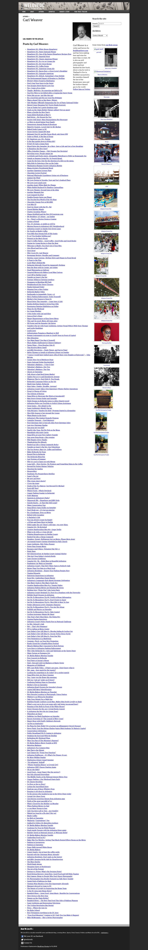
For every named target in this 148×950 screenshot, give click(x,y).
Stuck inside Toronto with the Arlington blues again (46, 830)
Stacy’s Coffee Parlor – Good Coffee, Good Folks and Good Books (51, 241)
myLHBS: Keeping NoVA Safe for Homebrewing (45, 859)
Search (95, 24)
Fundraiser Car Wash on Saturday (39, 563)
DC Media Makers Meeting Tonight (40, 656)
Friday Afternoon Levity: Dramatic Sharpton (43, 605)
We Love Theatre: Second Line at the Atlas (43, 190)
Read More (104, 932)
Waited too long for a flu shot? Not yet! (41, 813)
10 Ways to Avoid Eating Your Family (41, 122)
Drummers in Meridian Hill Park (39, 282)
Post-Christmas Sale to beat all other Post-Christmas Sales (49, 423)
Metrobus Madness (34, 745)
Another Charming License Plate (39, 171)
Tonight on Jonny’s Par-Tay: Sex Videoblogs (43, 447)
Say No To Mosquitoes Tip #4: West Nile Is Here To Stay (48, 602)
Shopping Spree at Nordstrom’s (39, 867)
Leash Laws (31, 331)
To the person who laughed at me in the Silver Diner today (49, 794)
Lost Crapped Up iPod (35, 195)
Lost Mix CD (31, 204)
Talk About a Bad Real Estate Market (41, 374)
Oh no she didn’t (33, 770)
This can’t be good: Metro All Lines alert (42, 321)
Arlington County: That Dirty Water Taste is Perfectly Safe (48, 566)
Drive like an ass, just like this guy (40, 95)
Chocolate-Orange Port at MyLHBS (40, 202)
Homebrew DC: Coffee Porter (38, 66)
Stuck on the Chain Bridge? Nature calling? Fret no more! (48, 110)
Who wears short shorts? (36, 481)
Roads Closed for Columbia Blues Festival (43, 644)
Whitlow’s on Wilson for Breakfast (40, 697)
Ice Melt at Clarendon (35, 818)
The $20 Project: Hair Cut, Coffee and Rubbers (44, 450)
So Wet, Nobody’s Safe (35, 624)
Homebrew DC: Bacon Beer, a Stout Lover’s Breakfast (47, 71)
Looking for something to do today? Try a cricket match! (48, 673)
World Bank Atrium (34, 864)
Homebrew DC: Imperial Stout (38, 57)
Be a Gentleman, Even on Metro (39, 513)
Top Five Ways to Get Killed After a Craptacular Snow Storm (49, 93)
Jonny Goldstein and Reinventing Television (43, 903)
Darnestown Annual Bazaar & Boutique (42, 124)
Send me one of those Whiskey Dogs (41, 789)
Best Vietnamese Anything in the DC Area (42, 913)
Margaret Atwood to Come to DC (39, 886)
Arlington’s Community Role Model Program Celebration (48, 580)
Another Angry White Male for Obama (41, 185)
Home (23, 12)
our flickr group (112, 45)
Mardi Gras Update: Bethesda (38, 384)
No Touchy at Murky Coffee (37, 231)
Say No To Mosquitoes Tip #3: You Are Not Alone (45, 607)
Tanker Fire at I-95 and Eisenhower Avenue (43, 377)
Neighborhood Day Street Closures (40, 285)
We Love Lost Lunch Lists (36, 183)
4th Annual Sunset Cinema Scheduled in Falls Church (47, 542)
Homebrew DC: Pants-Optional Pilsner (41, 52)
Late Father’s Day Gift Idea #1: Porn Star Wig (44, 636)
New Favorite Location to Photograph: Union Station (47, 694)
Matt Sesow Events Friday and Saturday (42, 398)
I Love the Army (33, 483)
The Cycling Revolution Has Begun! (40, 905)
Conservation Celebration (36, 731)
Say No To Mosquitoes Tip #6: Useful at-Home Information (49, 597)
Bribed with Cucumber (35, 515)
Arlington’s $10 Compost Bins (38, 748)
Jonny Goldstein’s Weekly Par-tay (39, 408)
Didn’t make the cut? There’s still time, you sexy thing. (47, 525)
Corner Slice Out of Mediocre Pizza (40, 360)
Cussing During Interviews (37, 619)
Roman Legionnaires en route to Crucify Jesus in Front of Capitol (51, 335)
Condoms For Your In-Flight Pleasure (41, 828)
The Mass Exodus (33, 862)
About (32, 12)
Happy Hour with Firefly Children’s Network (43, 721)
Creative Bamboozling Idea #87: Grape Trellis (44, 530)
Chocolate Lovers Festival (37, 173)
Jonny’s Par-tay (32, 476)
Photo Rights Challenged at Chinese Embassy (44, 343)
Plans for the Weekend (35, 309)
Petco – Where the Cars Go (37, 908)
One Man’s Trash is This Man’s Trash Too (42, 583)
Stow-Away (31, 251)
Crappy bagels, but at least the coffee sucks (43, 852)
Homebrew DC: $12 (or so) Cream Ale (41, 61)
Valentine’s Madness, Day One (38, 369)
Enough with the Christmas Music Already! (43, 855)
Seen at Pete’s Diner (34, 316)
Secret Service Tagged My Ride (38, 132)
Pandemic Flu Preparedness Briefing (41, 474)
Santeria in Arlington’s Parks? (38, 498)
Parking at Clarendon (35, 845)
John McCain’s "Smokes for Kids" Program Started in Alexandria (51, 411)
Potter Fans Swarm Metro (36, 546)
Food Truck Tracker (80, 12)
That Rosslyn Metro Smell (37, 348)
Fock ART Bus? (33, 488)
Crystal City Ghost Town (36, 796)
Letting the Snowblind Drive (38, 787)
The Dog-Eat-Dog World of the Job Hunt (42, 200)
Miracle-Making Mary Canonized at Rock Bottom (45, 646)
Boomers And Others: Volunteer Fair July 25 (43, 549)
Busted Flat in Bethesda (36, 454)
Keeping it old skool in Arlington (39, 791)
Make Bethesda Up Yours (36, 452)
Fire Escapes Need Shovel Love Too (40, 86)
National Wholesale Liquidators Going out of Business (47, 175)
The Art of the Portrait (35, 869)
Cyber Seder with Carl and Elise (39, 314)
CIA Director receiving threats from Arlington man (46, 799)
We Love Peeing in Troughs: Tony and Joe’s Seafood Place (49, 180)
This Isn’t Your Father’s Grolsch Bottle (41, 556)
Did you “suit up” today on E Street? (40, 680)
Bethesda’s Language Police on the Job (41, 382)
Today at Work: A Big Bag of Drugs (40, 137)
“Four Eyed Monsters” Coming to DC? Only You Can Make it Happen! (53, 915)
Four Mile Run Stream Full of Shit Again (42, 234)
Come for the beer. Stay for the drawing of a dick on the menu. (50, 161)
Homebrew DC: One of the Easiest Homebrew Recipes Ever (49, 54)
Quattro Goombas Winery (36, 212)
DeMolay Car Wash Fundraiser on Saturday (43, 716)
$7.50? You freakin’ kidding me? (39, 236)
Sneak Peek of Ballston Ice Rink (39, 881)
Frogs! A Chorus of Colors (37, 391)
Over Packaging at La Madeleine (39, 639)
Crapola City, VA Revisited (37, 527)
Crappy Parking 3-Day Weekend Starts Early (43, 779)
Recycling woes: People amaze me (40, 154)
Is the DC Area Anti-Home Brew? (39, 891)
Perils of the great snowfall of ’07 (39, 801)
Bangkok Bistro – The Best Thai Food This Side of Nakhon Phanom (52, 901)
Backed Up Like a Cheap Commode (40, 537)
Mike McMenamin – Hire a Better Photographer (45, 918)
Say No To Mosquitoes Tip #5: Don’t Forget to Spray (46, 600)
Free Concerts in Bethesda (37, 658)
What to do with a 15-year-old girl (39, 532)
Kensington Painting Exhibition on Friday (43, 306)
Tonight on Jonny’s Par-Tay (37, 277)
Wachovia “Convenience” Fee (38, 821)
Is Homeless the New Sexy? (37, 149)
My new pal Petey (33, 479)
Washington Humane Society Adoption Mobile (44, 166)
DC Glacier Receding (34, 782)
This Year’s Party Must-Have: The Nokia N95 (43, 617)
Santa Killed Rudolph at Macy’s (39, 115)
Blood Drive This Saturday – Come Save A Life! (45, 302)
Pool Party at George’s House (38, 661)
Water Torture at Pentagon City (38, 653)
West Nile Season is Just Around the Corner (43, 413)
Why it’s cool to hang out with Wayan (41, 462)
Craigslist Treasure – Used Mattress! (40, 420)
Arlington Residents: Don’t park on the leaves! (44, 857)
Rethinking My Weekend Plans (38, 738)
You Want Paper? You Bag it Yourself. (41, 340)
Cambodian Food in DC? (36, 838)
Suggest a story (64, 12)
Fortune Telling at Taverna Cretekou (40, 280)
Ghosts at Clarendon (34, 372)
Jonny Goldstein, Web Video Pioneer (41, 544)
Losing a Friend (33, 221)
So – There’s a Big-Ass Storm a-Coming (41, 219)
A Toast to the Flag (34, 260)
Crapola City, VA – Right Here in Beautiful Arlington (46, 561)
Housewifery (32, 471)
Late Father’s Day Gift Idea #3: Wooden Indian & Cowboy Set (50, 631)
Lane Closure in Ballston (36, 559)
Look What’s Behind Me (36, 263)
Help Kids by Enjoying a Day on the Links (42, 163)
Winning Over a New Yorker (37, 289)
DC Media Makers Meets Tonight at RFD (42, 743)
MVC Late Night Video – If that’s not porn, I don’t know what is (50, 668)
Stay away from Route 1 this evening (40, 437)
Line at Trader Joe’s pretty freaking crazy (42, 108)
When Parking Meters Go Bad (38, 806)
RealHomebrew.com (80, 51)
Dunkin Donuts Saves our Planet (39, 197)
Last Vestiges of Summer (36, 459)
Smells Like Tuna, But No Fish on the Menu (43, 430)
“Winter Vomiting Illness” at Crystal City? (42, 765)
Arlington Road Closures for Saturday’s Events (44, 687)
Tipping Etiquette (33, 573)
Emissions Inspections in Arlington (40, 576)
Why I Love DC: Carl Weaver (37, 253)
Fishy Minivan (32, 496)
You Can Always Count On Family (39, 520)
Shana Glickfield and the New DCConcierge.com (45, 214)
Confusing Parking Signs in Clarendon (41, 682)
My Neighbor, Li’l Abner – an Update (41, 217)
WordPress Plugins (43, 946)
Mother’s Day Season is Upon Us (39, 299)
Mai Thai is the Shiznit (35, 750)
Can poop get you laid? (35, 428)
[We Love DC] (75, 6)
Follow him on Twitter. (81, 89)
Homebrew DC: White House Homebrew (42, 49)
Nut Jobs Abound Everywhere (38, 774)
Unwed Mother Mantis (35, 209)
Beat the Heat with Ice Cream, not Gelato (42, 268)
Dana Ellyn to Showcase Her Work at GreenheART (46, 396)
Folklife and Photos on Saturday (39, 610)
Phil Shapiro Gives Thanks (37, 440)
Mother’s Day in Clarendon (37, 685)
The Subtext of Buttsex (35, 394)
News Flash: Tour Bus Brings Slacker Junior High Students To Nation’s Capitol (56, 728)
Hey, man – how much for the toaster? (41, 670)
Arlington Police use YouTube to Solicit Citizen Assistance (49, 403)
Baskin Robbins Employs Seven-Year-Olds (43, 304)
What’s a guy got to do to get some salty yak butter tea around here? (52, 704)
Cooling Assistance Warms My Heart (40, 614)
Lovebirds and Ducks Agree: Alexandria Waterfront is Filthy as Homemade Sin (56, 156)
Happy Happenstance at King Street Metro (43, 319)
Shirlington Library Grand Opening (40, 760)
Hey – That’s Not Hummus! (37, 627)
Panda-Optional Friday (35, 287)
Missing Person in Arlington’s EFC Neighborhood (45, 226)
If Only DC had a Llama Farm (38, 144)
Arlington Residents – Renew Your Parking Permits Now (48, 571)
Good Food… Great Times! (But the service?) (43, 772)
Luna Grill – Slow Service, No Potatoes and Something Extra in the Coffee (55, 464)
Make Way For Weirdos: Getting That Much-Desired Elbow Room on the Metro (56, 840)
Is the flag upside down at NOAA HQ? (41, 141)
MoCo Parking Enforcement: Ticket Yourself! (44, 297)
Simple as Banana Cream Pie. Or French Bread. (44, 158)
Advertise (52, 12)
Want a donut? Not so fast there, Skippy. (42, 100)
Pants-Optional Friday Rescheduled (40, 362)
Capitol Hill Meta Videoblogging (39, 690)
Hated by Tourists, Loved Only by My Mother (44, 127)
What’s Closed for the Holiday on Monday (43, 804)
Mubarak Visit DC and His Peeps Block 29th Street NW (47, 134)
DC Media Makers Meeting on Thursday (42, 692)
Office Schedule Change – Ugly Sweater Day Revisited (47, 151)
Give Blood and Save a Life (37, 248)
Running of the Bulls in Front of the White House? (46, 707)
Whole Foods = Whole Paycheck (39, 491)
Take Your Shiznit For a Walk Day (39, 699)
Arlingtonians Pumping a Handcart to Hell (43, 333)
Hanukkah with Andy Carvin (38, 433)
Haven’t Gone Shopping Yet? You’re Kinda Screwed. (46, 105)
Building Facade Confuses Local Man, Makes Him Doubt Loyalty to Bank (54, 702)
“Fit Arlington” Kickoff (35, 762)
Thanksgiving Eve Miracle (37, 442)
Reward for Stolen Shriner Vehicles (40, 466)
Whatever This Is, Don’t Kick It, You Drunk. (43, 379)
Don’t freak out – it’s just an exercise (41, 510)
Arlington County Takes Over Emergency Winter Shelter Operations (52, 389)
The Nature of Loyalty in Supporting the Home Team (47, 888)
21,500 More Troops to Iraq (37, 808)
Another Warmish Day (35, 192)
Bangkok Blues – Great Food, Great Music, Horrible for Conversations (53, 893)
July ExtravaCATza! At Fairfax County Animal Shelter (47, 554)
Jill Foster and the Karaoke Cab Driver (41, 323)
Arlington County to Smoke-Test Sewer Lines (44, 229)
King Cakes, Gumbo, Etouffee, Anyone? (42, 386)
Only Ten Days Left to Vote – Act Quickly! (42, 811)
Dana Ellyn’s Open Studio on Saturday (41, 508)
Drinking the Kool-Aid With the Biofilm (42, 736)
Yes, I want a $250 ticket (36, 88)
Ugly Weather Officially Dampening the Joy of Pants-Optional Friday (52, 103)
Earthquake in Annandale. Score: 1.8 (41, 294)
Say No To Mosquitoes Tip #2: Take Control (43, 612)
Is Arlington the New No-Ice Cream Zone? (42, 711)
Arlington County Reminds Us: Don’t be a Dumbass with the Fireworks (53, 593)
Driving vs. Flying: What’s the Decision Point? (44, 872)
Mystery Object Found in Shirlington (41, 81)
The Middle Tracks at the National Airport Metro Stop (47, 777)
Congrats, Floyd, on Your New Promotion (42, 641)
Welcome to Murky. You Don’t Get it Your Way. (44, 246)
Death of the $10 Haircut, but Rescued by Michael (45, 486)
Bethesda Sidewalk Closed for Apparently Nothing (46, 265)
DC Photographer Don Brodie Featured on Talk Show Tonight (50, 879)
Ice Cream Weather (34, 311)
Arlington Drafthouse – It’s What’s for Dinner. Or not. (47, 755)
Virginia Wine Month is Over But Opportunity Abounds (48, 884)
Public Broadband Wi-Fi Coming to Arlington (44, 733)
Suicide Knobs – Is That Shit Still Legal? (42, 503)
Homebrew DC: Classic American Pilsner (42, 59)
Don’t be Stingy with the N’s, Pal (39, 207)
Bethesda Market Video (36, 292)
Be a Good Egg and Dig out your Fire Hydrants (44, 98)
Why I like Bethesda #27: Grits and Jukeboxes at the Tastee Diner (51, 651)
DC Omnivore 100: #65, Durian (38, 139)
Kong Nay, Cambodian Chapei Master (41, 578)
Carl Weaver (33, 20)
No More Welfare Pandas (36, 757)
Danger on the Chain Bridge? (38, 898)
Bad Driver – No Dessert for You (39, 117)
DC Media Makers (33, 850)
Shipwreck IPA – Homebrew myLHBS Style (43, 500)
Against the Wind (33, 178)
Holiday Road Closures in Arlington (40, 595)
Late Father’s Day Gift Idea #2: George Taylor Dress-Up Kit (49, 634)
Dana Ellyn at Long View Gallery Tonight (42, 435)
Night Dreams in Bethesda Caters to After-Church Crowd (48, 401)
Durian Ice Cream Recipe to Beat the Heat (42, 243)
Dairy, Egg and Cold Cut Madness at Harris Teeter (45, 663)
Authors (41, 12)
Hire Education (32, 338)
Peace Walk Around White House (39, 847)
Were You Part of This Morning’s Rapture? (43, 741)
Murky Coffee (32, 816)
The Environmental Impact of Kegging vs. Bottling (46, 78)
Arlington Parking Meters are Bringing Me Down (45, 588)
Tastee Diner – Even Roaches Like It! (41, 345)
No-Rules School (33, 910)
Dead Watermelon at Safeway (38, 270)
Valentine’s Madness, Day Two (38, 367)
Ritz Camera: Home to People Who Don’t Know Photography (49, 876)
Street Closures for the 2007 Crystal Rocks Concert (46, 709)
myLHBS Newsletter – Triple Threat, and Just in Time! (47, 350)
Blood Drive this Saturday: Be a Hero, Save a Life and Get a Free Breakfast (55, 146)
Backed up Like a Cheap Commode (43, 445)
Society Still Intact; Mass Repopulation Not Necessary (47, 120)
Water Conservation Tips (36, 505)
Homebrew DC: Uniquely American (40, 74)
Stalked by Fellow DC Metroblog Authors (42, 823)
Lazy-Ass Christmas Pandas (37, 425)
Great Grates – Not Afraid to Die (39, 406)
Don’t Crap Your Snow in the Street (40, 83)
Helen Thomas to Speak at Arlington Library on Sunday (48, 352)
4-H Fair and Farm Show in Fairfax (40, 522)
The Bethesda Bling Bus (36, 457)
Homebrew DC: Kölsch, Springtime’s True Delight (45, 76)
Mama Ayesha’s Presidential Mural (40, 168)
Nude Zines (31, 551)
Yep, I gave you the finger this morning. (42, 677)
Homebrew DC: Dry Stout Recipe (39, 64)
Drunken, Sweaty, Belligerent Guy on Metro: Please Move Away (51, 539)
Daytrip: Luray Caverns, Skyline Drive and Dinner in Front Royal (51, 258)
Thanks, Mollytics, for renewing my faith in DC (44, 91)
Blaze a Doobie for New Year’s (38, 112)
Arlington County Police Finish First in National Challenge (49, 622)
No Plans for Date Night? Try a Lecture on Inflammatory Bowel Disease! (54, 726)
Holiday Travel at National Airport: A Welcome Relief (47, 833)
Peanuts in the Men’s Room (37, 239)
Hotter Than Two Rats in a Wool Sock (41, 568)
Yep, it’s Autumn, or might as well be (41, 224)
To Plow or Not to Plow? (36, 784)
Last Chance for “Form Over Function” (41, 753)
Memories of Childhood (36, 665)
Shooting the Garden (35, 469)
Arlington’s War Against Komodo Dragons (43, 418)
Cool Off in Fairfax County (37, 275)
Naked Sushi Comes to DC (37, 129)
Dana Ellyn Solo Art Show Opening (40, 675)
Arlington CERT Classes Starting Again (41, 767)
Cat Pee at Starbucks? (35, 724)
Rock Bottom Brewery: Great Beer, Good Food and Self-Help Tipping (53, 874)
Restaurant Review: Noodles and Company (43, 255)
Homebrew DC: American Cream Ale (40, 69)
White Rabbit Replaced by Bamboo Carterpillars (45, 187)
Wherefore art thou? (34, 714)
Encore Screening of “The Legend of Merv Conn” (45, 719)
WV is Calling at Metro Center (38, 629)
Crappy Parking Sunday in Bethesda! (41, 493)
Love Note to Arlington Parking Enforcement (44, 648)
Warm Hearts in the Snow (36, 416)
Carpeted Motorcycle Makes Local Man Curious (45, 272)
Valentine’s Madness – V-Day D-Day (40, 365)
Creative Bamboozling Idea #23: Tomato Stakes (45, 585)
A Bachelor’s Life (33, 517)
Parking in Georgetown (36, 842)
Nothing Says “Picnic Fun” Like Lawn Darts (43, 590)
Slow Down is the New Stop (37, 896)
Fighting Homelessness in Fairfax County (42, 534)
